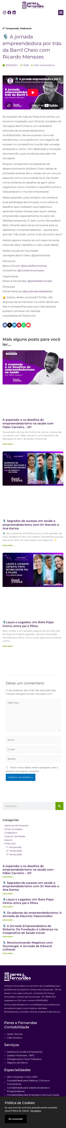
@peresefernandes (40, 281)
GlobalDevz (10, 832)
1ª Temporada (13, 847)
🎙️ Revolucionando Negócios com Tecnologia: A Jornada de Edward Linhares (28, 946)
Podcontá (26, 28)
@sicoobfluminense (34, 265)
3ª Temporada (11, 28)
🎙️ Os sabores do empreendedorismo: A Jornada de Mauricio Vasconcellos (32, 914)
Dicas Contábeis (13, 829)
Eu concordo (16, 1119)
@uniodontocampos (31, 270)
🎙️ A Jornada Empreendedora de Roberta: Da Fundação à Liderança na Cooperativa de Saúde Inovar (30, 929)
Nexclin (8, 840)
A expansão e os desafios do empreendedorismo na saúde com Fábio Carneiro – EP (28, 423)
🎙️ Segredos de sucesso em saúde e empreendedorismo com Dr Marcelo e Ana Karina (31, 524)
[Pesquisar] (59, 806)
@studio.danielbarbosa (37, 291)
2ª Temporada (14, 850)
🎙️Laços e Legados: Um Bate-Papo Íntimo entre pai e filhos (28, 624)
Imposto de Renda (14, 836)
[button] (60, 12)
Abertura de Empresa (16, 825)
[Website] (33, 759)
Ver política (35, 1111)
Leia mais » (8, 444)
